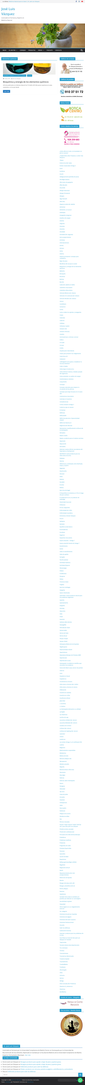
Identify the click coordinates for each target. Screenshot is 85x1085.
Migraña (62, 767)
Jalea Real (62, 701)
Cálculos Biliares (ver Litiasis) (68, 293)
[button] (16, 50)
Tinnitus (62, 950)
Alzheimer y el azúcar (66, 210)
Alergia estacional (65, 190)
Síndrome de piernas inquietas (68, 914)
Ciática (61, 340)
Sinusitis (62, 925)
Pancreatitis (63, 808)
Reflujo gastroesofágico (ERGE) (68, 862)
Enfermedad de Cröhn (66, 510)
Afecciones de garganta (66, 182)
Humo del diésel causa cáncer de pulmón (71, 668)
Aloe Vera (62, 201)
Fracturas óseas (64, 582)
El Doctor (12, 50)
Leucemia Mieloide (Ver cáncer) (68, 723)
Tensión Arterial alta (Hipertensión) (69, 945)
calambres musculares (66, 287)
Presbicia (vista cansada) (66, 829)
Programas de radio (65, 845)
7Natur (62, 160)
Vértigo (62, 981)
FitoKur (62, 571)
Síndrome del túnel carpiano (68, 919)
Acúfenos (62, 171)
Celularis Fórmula (64, 331)
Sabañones (63, 894)
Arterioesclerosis (64, 243)
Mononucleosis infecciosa (67, 769)
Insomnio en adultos (65, 692)
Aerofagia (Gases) (64, 179)
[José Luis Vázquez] (42, 25)
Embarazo (62, 505)
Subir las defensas (65, 928)
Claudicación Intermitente (67, 351)
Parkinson (62, 811)
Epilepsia (62, 521)
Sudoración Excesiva (65, 930)
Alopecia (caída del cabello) (67, 204)
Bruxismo (62, 276)
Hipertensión (63, 658)
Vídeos (40, 50)
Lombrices (62, 739)
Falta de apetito (64, 554)
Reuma (62, 880)
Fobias (61, 579)
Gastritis (62, 600)
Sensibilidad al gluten (66, 901)
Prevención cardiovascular (67, 832)
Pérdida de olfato (64, 816)
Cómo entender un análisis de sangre (70, 376)
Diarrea (62, 461)
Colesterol (62, 359)
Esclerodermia (64, 529)
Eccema (62, 485)
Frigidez (62, 584)
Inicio (4, 50)
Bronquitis (62, 274)
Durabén (62, 482)
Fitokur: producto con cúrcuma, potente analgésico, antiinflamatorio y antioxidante (47, 1069)
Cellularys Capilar (64, 326)
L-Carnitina (63, 703)
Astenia (62, 254)
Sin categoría (63, 911)
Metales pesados (64, 764)
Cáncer (62, 301)
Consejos (23, 50)
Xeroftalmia (63, 992)
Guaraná (62, 619)
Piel (61, 819)
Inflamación (63, 690)
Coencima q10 (64, 356)
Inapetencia (63, 679)
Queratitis (62, 854)
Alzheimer (62, 207)
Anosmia (62, 229)
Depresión (62, 441)
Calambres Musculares (66, 290)
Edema (62, 487)
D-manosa (62, 410)
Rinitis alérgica (64, 888)
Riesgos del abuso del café (67, 883)
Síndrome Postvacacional (67, 922)
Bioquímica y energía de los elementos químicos (15, 75)
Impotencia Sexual (65, 676)
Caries (61, 309)
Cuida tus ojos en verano (66, 407)
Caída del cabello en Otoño (67, 285)
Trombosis (62, 967)
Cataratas (62, 318)
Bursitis (62, 282)
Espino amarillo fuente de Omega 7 (69, 543)
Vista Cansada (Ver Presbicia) (68, 983)
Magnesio (62, 747)
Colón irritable (64, 366)
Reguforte (62, 865)
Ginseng (62, 608)
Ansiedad (62, 232)
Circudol (62, 342)
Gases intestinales (65, 593)
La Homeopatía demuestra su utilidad (70, 709)
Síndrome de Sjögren (65, 917)
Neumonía (62, 772)
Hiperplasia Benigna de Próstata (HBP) (70, 655)
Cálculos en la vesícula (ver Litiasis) (69, 296)
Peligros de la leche (65, 813)
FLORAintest (63, 573)
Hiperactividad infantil (66, 649)
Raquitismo (63, 859)
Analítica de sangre (65, 218)
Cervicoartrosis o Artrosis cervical (69, 337)
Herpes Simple (64, 638)
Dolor (61, 476)
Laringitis (62, 712)
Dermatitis (62, 446)
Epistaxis (62, 524)
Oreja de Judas (64, 794)
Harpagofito (63, 625)
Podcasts (50, 50)
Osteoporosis (63, 802)
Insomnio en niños (65, 695)
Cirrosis (62, 345)
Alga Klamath (63, 199)
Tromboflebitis (64, 964)
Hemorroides (63, 630)
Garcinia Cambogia (65, 587)
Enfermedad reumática (66, 513)
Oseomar (62, 800)
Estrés (61, 549)
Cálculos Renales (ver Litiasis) (68, 298)
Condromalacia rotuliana (66, 379)
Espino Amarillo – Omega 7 (67, 540)
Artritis (62, 245)
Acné (61, 168)
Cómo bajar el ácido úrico (67, 369)
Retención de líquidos (66, 877)
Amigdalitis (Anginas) (65, 215)
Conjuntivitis (63, 382)
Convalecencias (64, 402)
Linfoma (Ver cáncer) (65, 728)
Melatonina (63, 753)
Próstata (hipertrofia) (65, 848)
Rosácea (62, 891)
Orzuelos (62, 797)
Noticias (29, 75)
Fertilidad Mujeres (65, 565)
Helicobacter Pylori (65, 627)
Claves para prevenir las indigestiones (70, 353)
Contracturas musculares (67, 396)
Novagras (62, 786)
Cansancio (62, 307)
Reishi (61, 870)
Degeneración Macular (66, 425)
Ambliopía (62, 212)
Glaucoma (62, 611)
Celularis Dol (63, 329)
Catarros (62, 320)
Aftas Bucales (63, 185)
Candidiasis (63, 304)
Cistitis (61, 348)
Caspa (61, 315)
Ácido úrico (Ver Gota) (66, 163)
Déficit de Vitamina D (65, 423)
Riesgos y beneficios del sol (67, 886)
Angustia (62, 223)
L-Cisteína (62, 706)
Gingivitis (62, 605)
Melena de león (64, 756)
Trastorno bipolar (64, 959)
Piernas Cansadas (65, 822)
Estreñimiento (63, 546)
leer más (28, 1055)
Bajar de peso (63, 261)
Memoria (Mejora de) (65, 758)
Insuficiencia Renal (65, 698)
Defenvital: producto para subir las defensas (34, 1067)
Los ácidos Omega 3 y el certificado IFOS (71, 742)
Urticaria (62, 975)
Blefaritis (62, 271)
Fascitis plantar (64, 560)
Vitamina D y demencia (66, 986)
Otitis (61, 805)
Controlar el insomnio (66, 399)
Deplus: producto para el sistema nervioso (71, 438)
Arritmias (62, 240)
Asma (61, 251)
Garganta (62, 590)
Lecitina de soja (64, 717)
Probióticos (63, 837)
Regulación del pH (65, 867)
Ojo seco (62, 791)
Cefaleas (62, 323)
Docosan (62, 474)
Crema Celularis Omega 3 (67, 404)
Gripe (61, 616)
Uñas (61, 972)
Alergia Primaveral (65, 193)
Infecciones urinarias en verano (68, 687)
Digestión (62, 468)
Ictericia (62, 670)
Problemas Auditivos (65, 840)
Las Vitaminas (63, 714)
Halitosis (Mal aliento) (66, 622)
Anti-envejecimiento (65, 237)
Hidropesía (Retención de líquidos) (69, 644)
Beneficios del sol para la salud (68, 264)
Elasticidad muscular (65, 502)
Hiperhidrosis (63, 652)
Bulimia (62, 279)
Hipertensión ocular (65, 660)
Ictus (61, 673)
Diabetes (62, 458)
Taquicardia (63, 942)
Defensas (62, 413)
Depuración (63, 444)
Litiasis (62, 736)
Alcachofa (62, 188)
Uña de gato (63, 970)
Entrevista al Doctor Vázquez (68, 516)
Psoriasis (62, 851)
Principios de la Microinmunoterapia (70, 834)
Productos (31, 50)
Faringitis (62, 557)
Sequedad (62, 904)
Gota (61, 614)
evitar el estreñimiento (66, 551)
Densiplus (62, 433)
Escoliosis (62, 532)
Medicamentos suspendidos (67, 750)
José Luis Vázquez (16, 78)
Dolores (62, 479)
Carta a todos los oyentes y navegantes (70, 312)
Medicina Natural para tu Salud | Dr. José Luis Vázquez (24, 1)
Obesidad (62, 789)
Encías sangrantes (65, 507)
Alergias (62, 196)
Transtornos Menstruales (67, 956)
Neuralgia (62, 775)
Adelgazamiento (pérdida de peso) (69, 177)
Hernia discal (63, 636)
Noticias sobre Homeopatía (67, 780)
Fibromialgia (63, 568)
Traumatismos (64, 961)
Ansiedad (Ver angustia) (66, 234)
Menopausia (63, 761)
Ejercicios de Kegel (65, 490)
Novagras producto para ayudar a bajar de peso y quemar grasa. (41, 1062)
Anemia (62, 221)
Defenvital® (63, 415)
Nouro (61, 783)
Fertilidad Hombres (65, 562)
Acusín (61, 174)
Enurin (61, 518)
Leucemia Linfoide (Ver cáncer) (68, 720)
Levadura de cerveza (65, 725)
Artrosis (62, 248)
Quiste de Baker (64, 856)
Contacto (58, 50)
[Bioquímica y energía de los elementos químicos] (29, 69)
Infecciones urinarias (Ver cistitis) (69, 684)
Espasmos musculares (66, 538)
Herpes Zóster (63, 641)
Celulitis (62, 334)
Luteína (62, 745)
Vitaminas (62, 989)
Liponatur (62, 734)
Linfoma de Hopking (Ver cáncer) (69, 731)
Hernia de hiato (64, 633)
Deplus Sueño (63, 435)
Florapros (62, 576)
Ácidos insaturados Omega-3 (68, 166)
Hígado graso (63, 647)
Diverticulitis (63, 471)
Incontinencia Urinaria (66, 681)
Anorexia (62, 226)
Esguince (62, 535)
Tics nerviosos (63, 948)
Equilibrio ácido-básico (66, 527)
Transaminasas (64, 953)
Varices (62, 978)
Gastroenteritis (64, 603)
